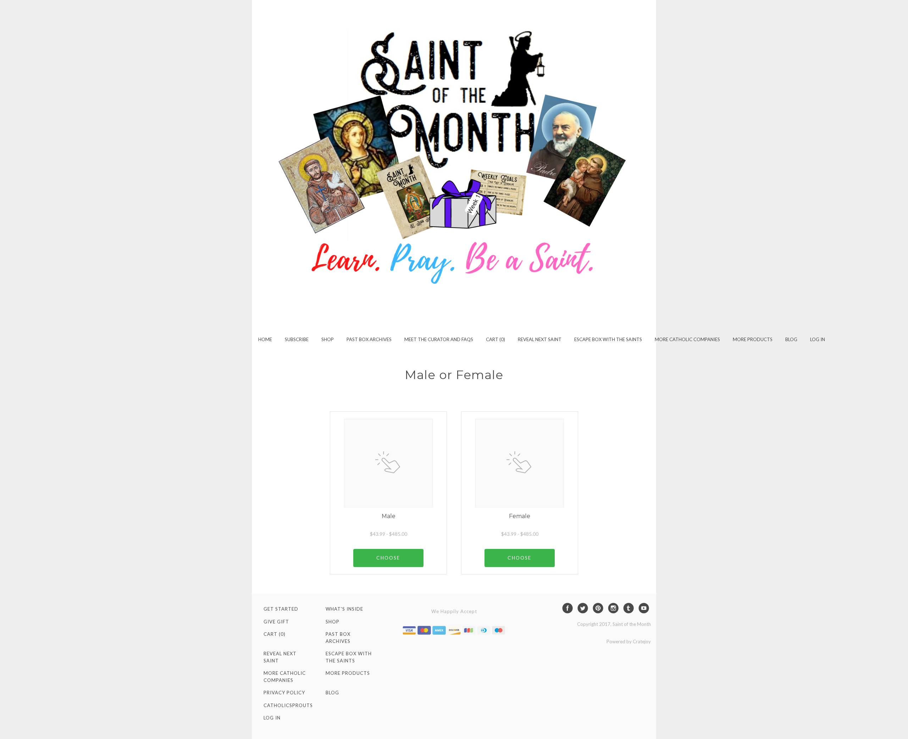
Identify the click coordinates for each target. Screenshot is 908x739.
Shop (332, 621)
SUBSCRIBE (297, 339)
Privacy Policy (284, 692)
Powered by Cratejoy (629, 641)
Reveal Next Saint (539, 339)
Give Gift (276, 621)
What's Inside (344, 609)
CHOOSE (388, 558)
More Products (753, 339)
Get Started (281, 609)
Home (265, 339)
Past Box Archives (369, 339)
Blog (791, 339)
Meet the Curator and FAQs (438, 339)
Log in (817, 339)
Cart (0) (495, 339)
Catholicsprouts (288, 705)
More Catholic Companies (687, 339)
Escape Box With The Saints (608, 339)
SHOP (327, 339)
